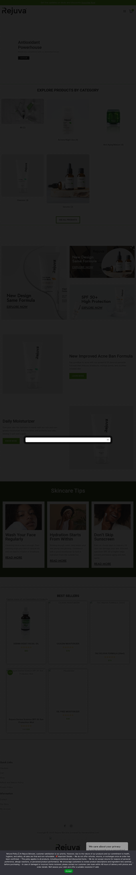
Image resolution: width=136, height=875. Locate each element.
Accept (69, 871)
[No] (132, 862)
